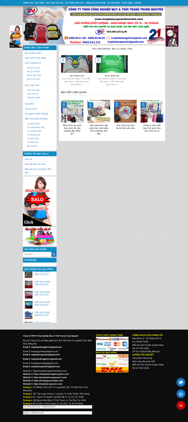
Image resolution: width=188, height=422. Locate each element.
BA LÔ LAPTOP (33, 72)
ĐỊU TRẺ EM (32, 146)
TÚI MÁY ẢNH (33, 139)
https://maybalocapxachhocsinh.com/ (50, 371)
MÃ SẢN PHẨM (113, 3)
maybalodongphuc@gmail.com (46, 347)
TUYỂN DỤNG (127, 3)
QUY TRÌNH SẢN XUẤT (74, 3)
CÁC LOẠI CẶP (32, 85)
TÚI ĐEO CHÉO (33, 124)
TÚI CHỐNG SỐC (34, 131)
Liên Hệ (137, 3)
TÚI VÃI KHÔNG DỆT (36, 127)
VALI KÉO (29, 104)
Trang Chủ (28, 3)
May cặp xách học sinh (35, 164)
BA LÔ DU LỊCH (33, 68)
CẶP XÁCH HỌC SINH (35, 58)
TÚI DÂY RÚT (32, 142)
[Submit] (54, 254)
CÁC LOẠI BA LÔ (33, 63)
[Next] (164, 119)
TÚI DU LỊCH (31, 109)
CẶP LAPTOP (32, 94)
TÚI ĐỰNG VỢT (33, 135)
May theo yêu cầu (54, 3)
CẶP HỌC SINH (33, 98)
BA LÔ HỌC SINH (33, 53)
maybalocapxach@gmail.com (45, 355)
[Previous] (60, 119)
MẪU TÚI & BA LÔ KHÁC (36, 119)
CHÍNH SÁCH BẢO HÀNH (96, 3)
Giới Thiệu (39, 3)
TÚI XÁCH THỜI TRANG (36, 114)
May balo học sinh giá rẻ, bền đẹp (38, 171)
